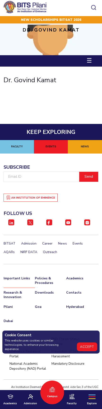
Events (78, 243)
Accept (87, 347)
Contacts (73, 292)
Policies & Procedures (44, 280)
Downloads (44, 292)
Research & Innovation (13, 294)
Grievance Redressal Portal (25, 354)
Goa (38, 306)
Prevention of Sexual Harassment (67, 354)
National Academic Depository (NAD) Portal (27, 366)
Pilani (8, 306)
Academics (74, 278)
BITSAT (9, 243)
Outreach (50, 252)
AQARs (9, 252)
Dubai (8, 321)
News (62, 243)
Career (47, 243)
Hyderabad (75, 306)
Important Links (17, 278)
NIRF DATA (28, 252)
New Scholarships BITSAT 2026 (51, 20)
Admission (29, 243)
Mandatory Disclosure (67, 363)
